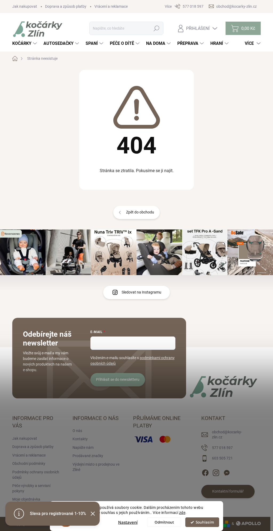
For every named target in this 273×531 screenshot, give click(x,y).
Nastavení (128, 522)
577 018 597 (222, 448)
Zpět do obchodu (140, 212)
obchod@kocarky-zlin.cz (227, 434)
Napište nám (83, 447)
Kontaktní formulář (228, 491)
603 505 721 (222, 458)
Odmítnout (164, 522)
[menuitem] (25, 43)
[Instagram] (216, 472)
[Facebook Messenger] (227, 472)
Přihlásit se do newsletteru (117, 379)
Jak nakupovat (24, 6)
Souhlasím (205, 522)
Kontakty (80, 439)
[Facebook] (205, 472)
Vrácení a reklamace (111, 6)
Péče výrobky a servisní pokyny (31, 488)
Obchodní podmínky (28, 463)
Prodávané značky (88, 456)
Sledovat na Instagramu (141, 292)
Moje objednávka (26, 499)
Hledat (156, 28)
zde (182, 512)
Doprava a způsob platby (65, 6)
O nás (77, 431)
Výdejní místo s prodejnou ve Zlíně (96, 467)
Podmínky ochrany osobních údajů (35, 475)
